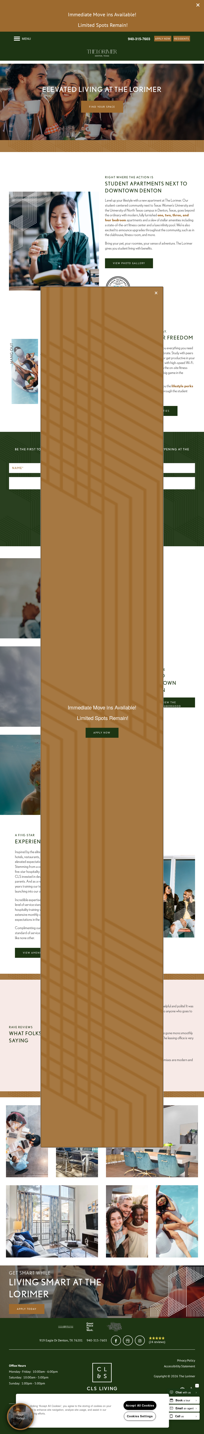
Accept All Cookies (140, 1405)
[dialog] (102, 717)
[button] (101, 733)
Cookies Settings (140, 1416)
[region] (92, 1411)
